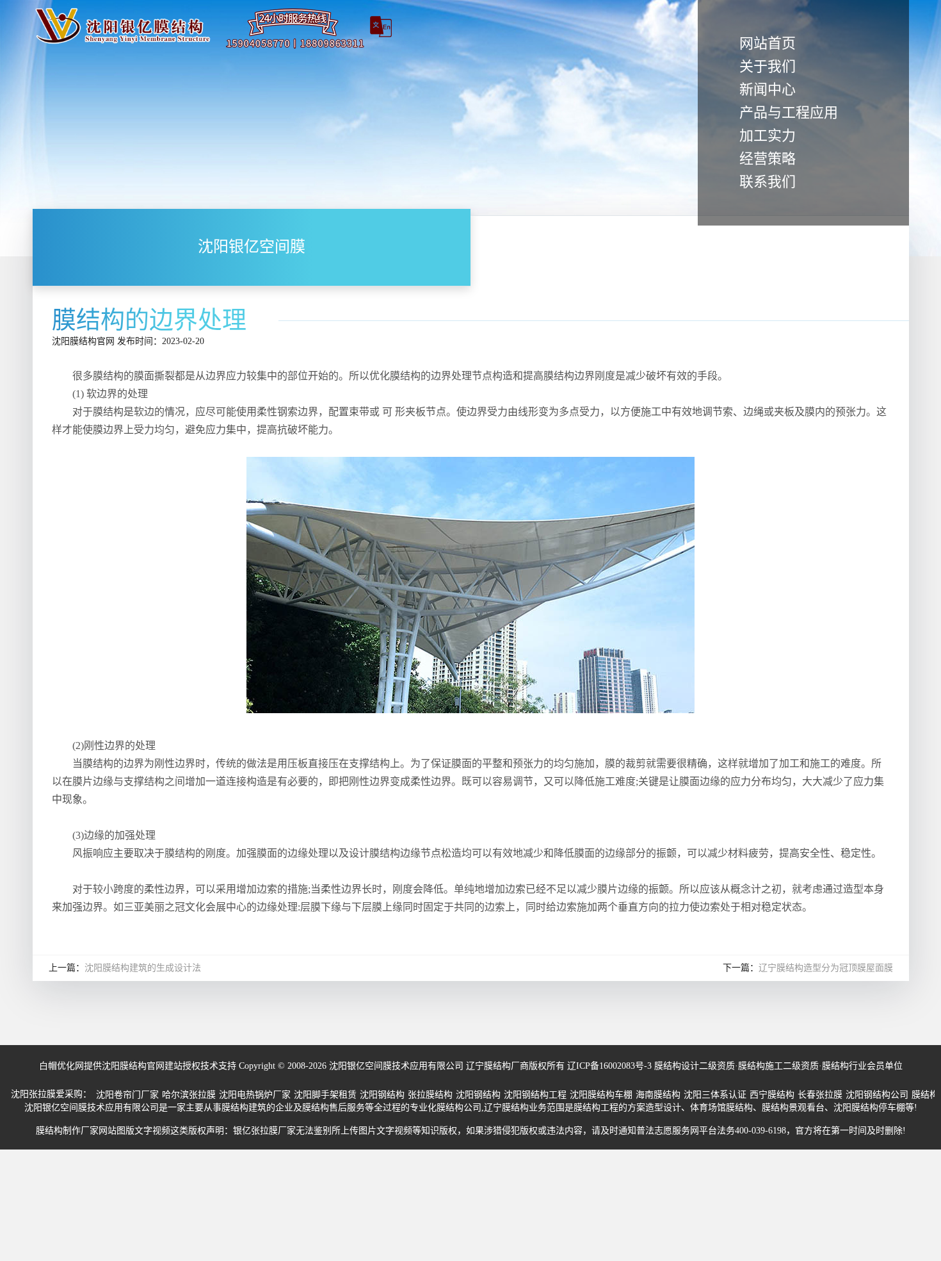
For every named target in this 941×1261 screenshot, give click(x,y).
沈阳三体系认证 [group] (715, 1095)
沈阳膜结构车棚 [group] (601, 1095)
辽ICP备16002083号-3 (609, 1066)
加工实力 (767, 136)
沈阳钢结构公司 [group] (877, 1095)
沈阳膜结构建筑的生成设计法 (142, 968)
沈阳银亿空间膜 (251, 247)
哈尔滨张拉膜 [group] (189, 1095)
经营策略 (767, 159)
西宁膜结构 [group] (772, 1095)
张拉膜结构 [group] (430, 1095)
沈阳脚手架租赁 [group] (325, 1095)
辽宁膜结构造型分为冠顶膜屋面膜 (826, 968)
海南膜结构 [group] (658, 1095)
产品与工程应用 (788, 112)
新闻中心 (767, 89)
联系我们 (767, 182)
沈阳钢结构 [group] (382, 1095)
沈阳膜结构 (74, 341)
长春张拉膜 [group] (820, 1095)
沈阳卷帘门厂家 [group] (127, 1095)
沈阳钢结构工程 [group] (535, 1095)
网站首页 (767, 43)
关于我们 (767, 66)
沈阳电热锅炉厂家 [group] (255, 1095)
